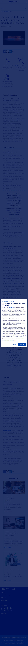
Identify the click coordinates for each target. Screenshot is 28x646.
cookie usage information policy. (13, 339)
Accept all (22, 344)
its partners (11, 307)
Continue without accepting (8, 301)
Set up (14, 344)
